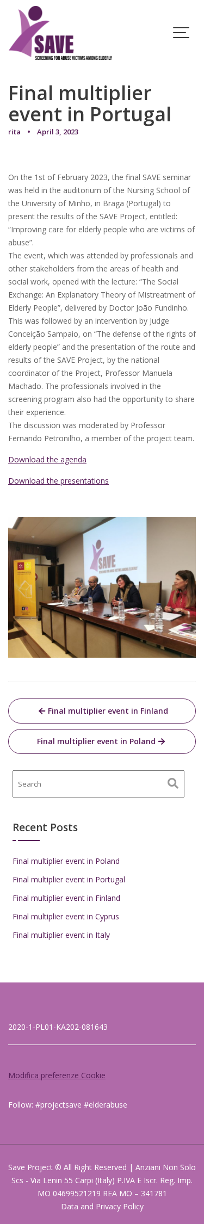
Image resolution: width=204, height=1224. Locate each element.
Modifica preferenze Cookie (57, 1075)
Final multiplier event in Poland (96, 741)
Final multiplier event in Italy (61, 935)
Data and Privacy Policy (102, 1206)
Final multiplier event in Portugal (69, 879)
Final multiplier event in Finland (108, 711)
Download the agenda (47, 459)
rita (14, 132)
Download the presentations (58, 480)
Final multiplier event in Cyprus (66, 916)
